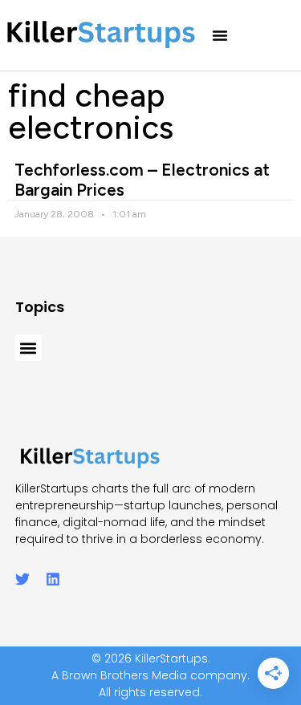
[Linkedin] (53, 579)
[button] (220, 35)
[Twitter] (22, 579)
